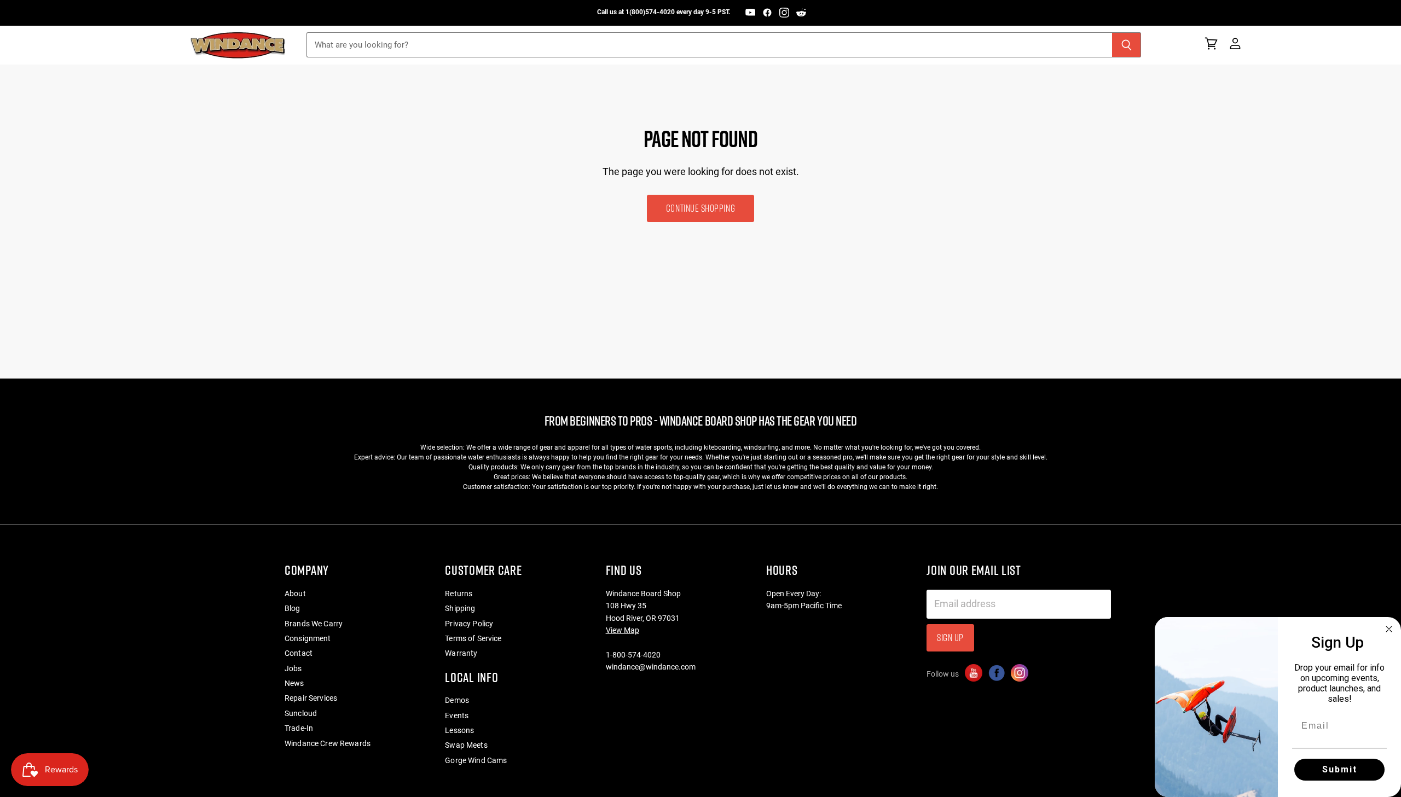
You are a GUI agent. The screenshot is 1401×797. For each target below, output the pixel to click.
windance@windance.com (651, 666)
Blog (292, 608)
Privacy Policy (469, 623)
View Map (622, 630)
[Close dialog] (1389, 629)
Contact (298, 653)
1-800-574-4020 (633, 654)
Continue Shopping (700, 208)
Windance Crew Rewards (327, 743)
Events (456, 715)
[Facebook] (767, 13)
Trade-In (299, 728)
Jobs (293, 668)
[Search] (1126, 44)
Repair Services (311, 698)
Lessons (459, 730)
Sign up (950, 637)
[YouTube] (750, 13)
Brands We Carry (314, 623)
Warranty (461, 653)
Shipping (460, 608)
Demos (457, 700)
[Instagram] (784, 13)
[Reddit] (801, 13)
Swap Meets (466, 745)
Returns (458, 593)
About (295, 593)
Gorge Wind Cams (476, 760)
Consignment (308, 638)
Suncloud (301, 713)
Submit (1339, 769)
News (294, 683)
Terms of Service (473, 638)
